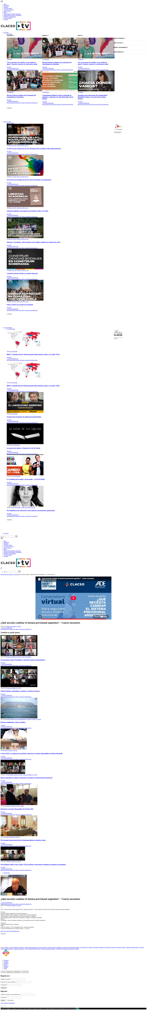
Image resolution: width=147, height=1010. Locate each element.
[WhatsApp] (76, 115)
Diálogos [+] (45, 35)
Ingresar (3, 1000)
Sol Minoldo (59, 948)
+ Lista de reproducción (12, 68)
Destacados (9, 34)
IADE (26, 948)
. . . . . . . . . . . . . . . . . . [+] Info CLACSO (118, 132)
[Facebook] (76, 110)
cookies (8, 1008)
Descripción (6, 872)
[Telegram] (76, 117)
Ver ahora (9, 67)
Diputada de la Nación (61, 947)
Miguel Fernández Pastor (34, 948)
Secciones (6, 32)
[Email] (76, 120)
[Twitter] (76, 112)
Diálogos (11, 92)
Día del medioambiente (20, 719)
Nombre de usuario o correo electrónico (11, 994)
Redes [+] (80, 35)
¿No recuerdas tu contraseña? (8, 1003)
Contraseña (4, 985)
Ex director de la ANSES (86, 947)
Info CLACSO (10, 123)
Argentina (5, 947)
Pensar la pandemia (26, 657)
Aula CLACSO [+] (118, 42)
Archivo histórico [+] (118, 51)
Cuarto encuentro (51, 947)
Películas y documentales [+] (120, 47)
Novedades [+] (10, 35)
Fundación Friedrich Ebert (132, 947)
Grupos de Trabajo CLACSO (28, 507)
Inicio (2, 574)
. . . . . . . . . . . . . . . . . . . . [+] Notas (118, 337)
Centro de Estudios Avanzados (16, 947)
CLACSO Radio (11, 329)
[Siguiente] (2, 1007)
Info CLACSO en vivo (22, 145)
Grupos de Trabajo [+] (119, 38)
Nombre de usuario (6, 979)
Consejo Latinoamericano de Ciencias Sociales (35, 947)
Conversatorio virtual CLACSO (14, 774)
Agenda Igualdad (10, 719)
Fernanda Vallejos (121, 947)
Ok (77, 1008)
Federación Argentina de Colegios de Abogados (104, 947)
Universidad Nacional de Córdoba (70, 948)
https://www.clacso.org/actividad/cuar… (10, 931)
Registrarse (3, 987)
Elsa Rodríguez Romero (74, 947)
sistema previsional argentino (48, 948)
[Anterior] (1, 1007)
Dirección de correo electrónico (9, 982)
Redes (10, 59)
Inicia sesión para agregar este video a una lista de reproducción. (22, 69)
